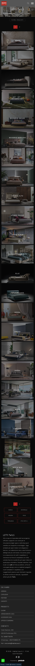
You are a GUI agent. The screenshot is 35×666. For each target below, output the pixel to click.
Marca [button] (10, 510)
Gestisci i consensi (16, 664)
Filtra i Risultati (17, 20)
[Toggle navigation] (32, 3)
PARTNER (4, 598)
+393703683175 (14, 640)
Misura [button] (10, 515)
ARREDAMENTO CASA (7, 614)
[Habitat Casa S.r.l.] (11, 3)
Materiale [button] (24, 510)
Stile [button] (24, 515)
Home (6, 13)
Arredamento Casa (14, 13)
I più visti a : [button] (24, 521)
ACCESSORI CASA (6, 617)
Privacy (3, 664)
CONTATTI (4, 601)
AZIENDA (3, 591)
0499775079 (8, 637)
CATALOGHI (4, 594)
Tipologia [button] (11, 521)
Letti (21, 13)
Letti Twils (27, 13)
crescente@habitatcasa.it (12, 643)
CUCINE (3, 610)
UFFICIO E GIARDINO (7, 620)
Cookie (7, 664)
